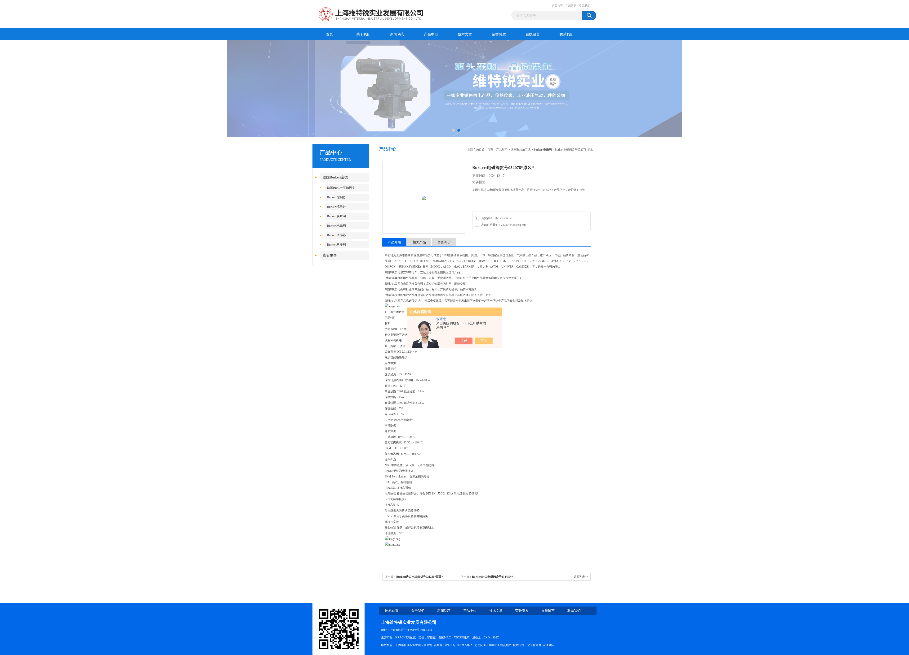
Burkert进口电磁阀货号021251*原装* (419, 576)
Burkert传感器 (336, 235)
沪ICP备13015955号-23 (459, 645)
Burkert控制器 (336, 197)
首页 (329, 34)
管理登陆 (548, 645)
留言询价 (444, 242)
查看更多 (330, 255)
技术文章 (465, 34)
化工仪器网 (534, 645)
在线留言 (571, 5)
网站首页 (391, 610)
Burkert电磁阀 (336, 225)
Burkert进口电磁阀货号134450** (492, 576)
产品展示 (502, 149)
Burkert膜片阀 (336, 216)
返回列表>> (581, 576)
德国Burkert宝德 (335, 177)
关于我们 (363, 34)
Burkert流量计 (336, 206)
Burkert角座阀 (336, 244)
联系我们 (584, 5)
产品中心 (431, 34)
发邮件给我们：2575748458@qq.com (503, 224)
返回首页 (557, 5)
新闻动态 (397, 34)
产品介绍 (394, 242)
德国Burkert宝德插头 (341, 188)
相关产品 (419, 242)
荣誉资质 (499, 34)
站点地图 (506, 645)
